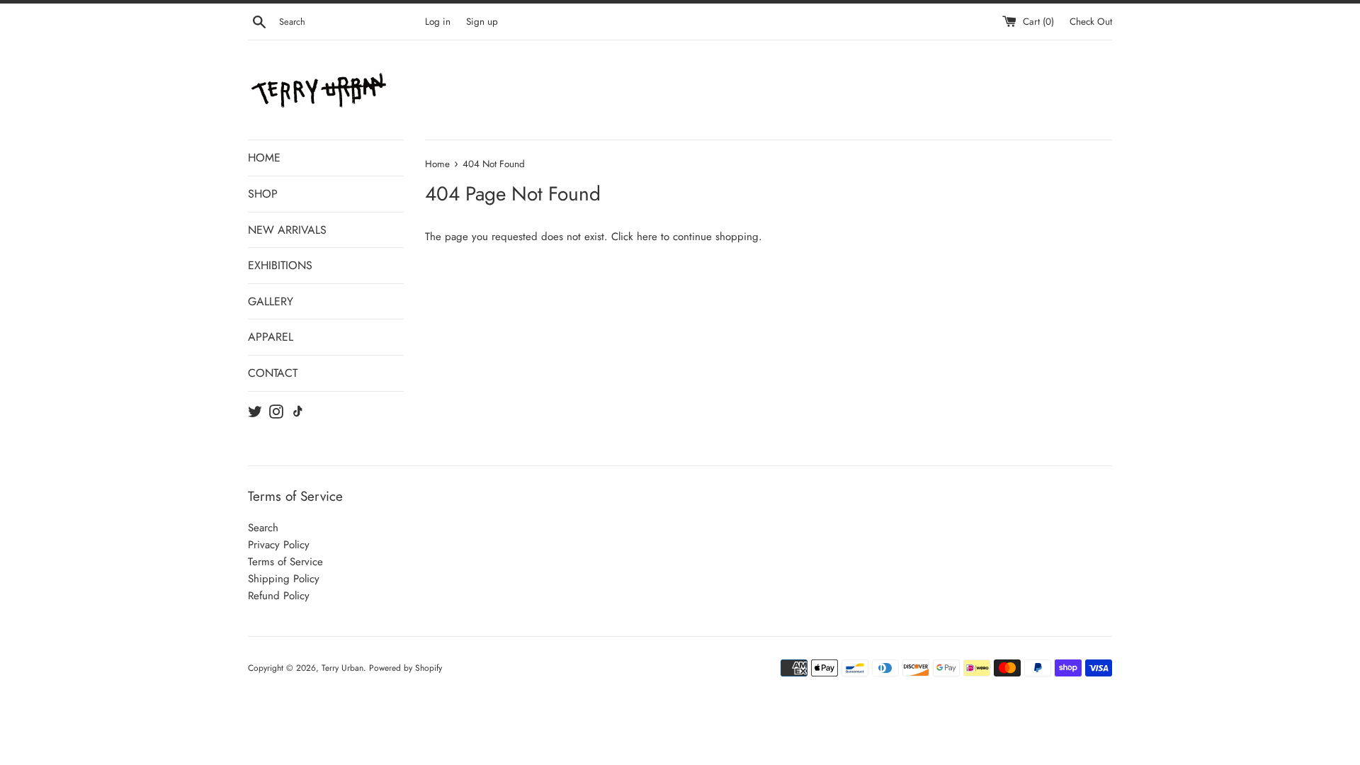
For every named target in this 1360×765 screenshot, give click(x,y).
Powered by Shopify (405, 668)
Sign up (482, 21)
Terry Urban (342, 668)
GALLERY (270, 301)
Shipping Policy (283, 578)
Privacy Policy (279, 544)
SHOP (263, 194)
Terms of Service (285, 562)
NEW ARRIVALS (287, 230)
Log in (437, 21)
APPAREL (270, 337)
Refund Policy (279, 596)
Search (263, 528)
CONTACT (273, 373)
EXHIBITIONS (280, 265)
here (647, 236)
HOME (264, 157)
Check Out (1091, 21)
